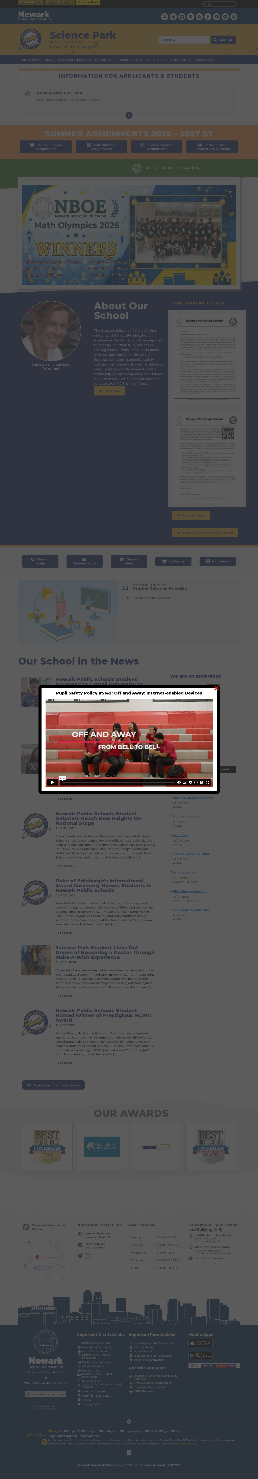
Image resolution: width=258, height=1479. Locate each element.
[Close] (216, 687)
